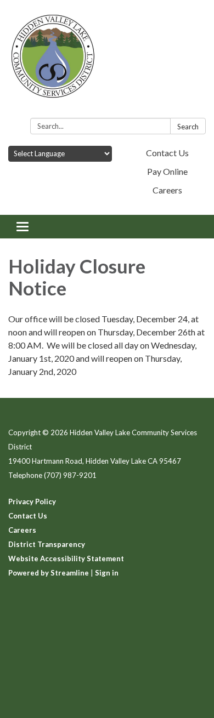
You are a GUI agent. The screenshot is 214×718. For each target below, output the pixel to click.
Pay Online (167, 171)
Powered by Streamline (48, 572)
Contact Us (167, 152)
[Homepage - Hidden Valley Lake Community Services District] (107, 61)
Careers (167, 190)
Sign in (107, 572)
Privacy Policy (32, 501)
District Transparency (46, 544)
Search (188, 126)
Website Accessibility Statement (66, 558)
